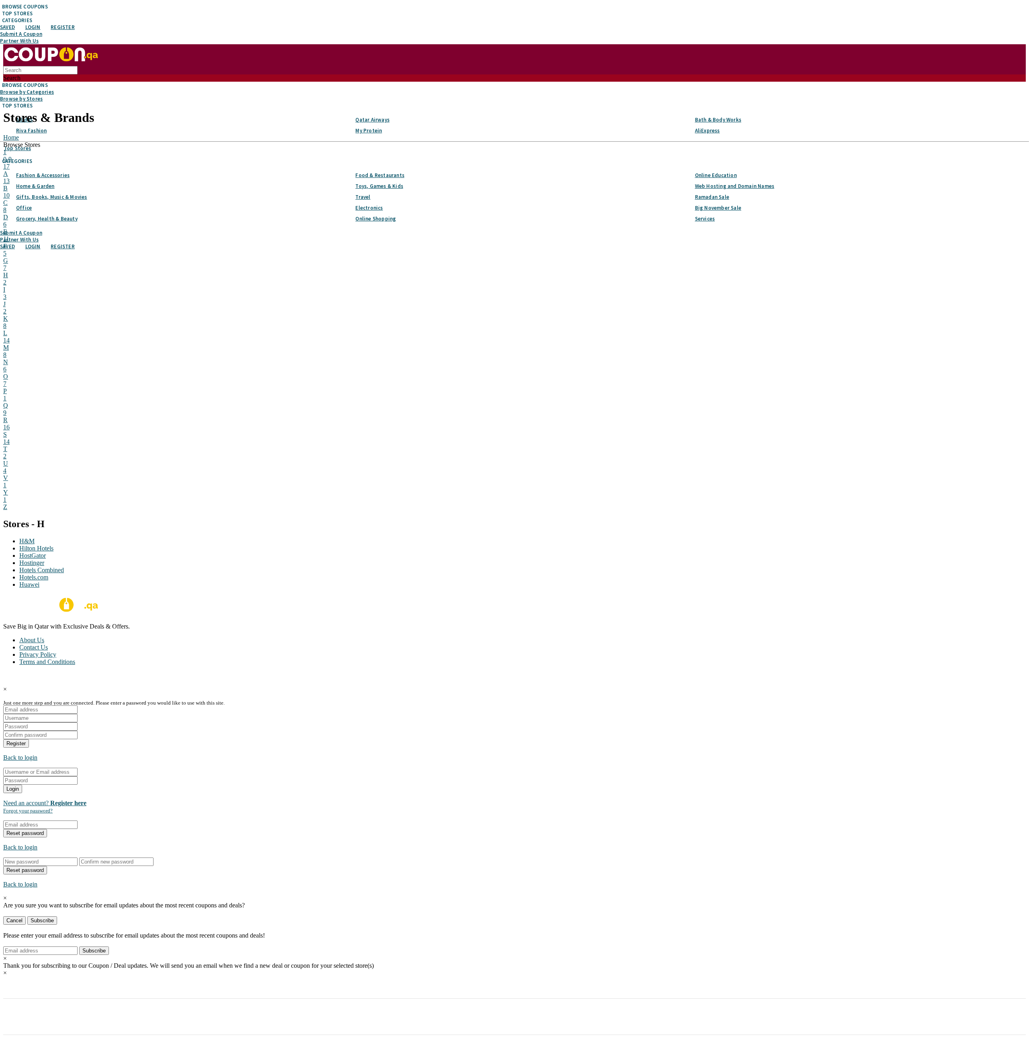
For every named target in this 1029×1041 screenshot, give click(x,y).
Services (705, 218)
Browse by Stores (21, 98)
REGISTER (63, 27)
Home (11, 137)
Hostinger (31, 562)
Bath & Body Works (718, 119)
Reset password (25, 833)
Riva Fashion (31, 130)
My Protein (368, 130)
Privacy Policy (37, 654)
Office (24, 207)
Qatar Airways (372, 119)
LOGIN (33, 27)
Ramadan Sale (712, 197)
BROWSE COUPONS (25, 6)
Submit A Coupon (21, 34)
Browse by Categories (27, 92)
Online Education (716, 175)
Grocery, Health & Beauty (47, 218)
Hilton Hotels (36, 548)
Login (12, 789)
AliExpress (707, 130)
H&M (27, 541)
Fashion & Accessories (43, 175)
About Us (31, 640)
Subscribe (42, 920)
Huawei (29, 584)
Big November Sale (718, 207)
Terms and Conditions (47, 661)
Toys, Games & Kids (379, 186)
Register (16, 743)
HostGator (32, 555)
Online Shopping (375, 218)
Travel (362, 197)
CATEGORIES (17, 20)
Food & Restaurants (379, 175)
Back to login (20, 757)
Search (11, 77)
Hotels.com (33, 577)
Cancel (14, 920)
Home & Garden (35, 186)
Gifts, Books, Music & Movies (51, 197)
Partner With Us (19, 40)
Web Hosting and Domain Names (735, 186)
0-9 (7, 155)
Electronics (369, 207)
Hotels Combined (41, 570)
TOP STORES (17, 13)
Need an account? (44, 803)
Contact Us (33, 647)
